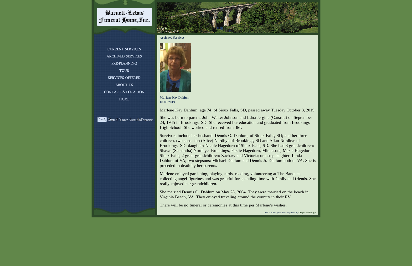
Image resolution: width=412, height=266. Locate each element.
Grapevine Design (307, 212)
